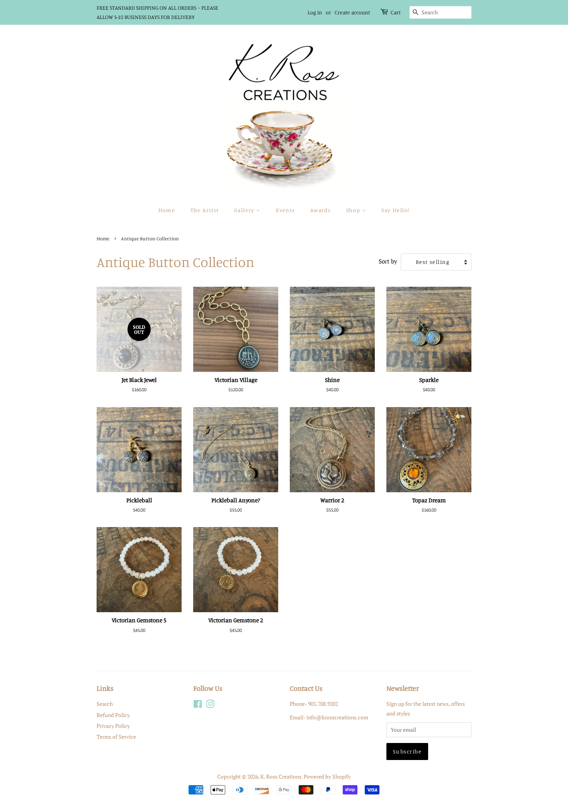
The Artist (204, 210)
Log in (315, 12)
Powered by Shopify (327, 776)
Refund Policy (113, 715)
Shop (354, 210)
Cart (396, 12)
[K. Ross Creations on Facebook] (197, 705)
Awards (320, 210)
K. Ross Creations (280, 776)
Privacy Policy (113, 725)
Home (166, 210)
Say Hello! (395, 210)
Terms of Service (116, 736)
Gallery (245, 210)
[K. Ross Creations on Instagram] (210, 705)
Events (285, 210)
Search (105, 703)
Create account (352, 12)
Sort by (388, 261)
